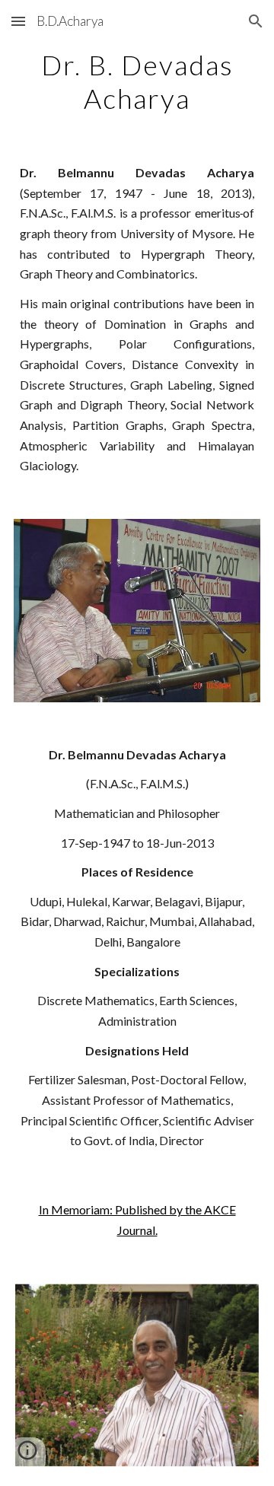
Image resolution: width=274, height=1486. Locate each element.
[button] (18, 21)
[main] (137, 80)
